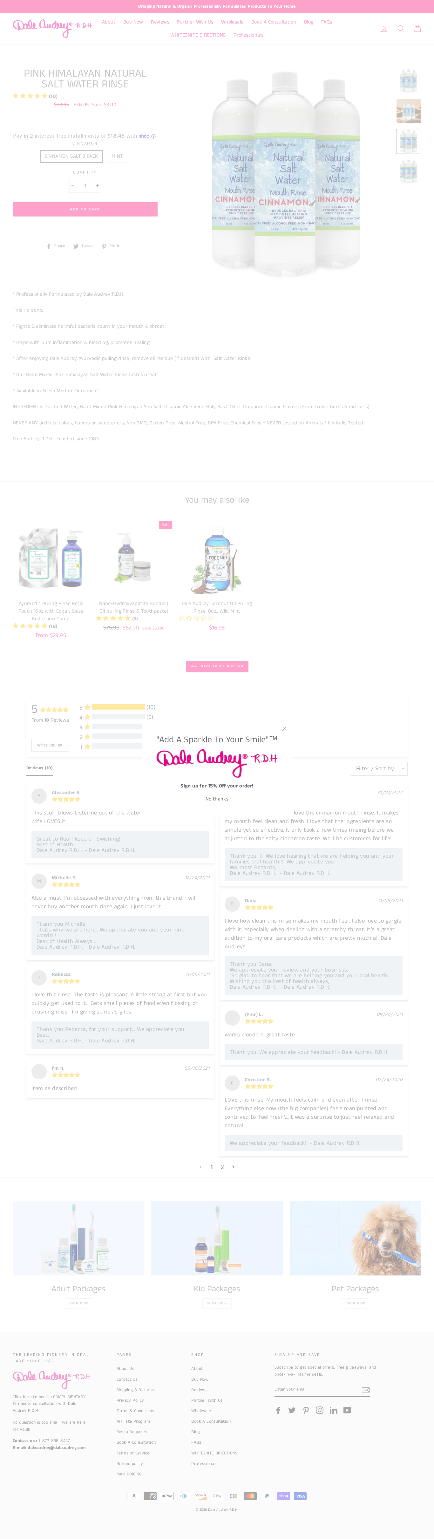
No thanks (217, 799)
